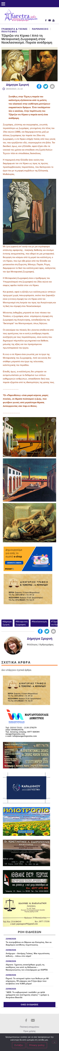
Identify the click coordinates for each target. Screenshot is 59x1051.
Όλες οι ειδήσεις (29, 1004)
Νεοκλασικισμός (40, 621)
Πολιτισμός (9, 31)
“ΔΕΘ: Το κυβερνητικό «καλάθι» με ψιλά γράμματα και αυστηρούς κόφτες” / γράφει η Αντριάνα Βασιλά (27, 995)
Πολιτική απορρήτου (29, 1027)
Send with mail (52, 86)
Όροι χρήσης (29, 1031)
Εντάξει (18, 1045)
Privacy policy (37, 1045)
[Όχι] (54, 1042)
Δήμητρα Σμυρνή (17, 84)
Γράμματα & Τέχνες (14, 29)
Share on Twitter (45, 86)
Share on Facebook (39, 86)
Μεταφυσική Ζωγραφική (22, 623)
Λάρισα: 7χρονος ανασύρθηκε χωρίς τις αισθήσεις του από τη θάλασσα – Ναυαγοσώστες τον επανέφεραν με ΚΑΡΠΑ (27, 967)
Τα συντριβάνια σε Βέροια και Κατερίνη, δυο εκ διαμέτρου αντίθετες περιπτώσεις (29, 943)
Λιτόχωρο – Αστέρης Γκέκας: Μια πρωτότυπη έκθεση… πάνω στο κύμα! (28, 954)
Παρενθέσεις (40, 29)
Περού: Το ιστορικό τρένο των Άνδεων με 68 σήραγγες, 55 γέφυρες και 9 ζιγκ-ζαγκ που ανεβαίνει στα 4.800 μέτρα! (27, 981)
